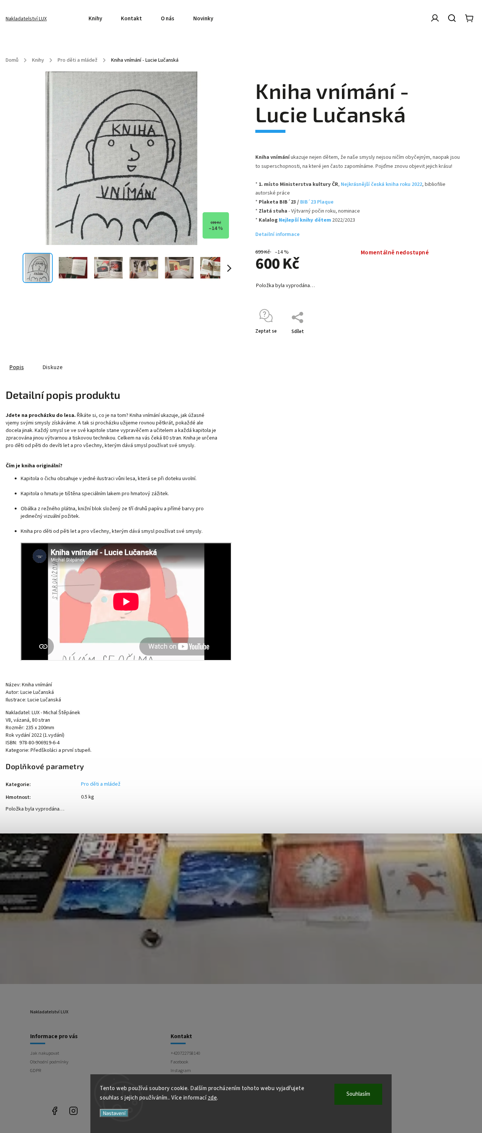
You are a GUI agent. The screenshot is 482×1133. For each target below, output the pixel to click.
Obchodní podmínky (49, 1061)
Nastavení (114, 1113)
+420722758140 (185, 1053)
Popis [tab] (16, 367)
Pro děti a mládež (100, 784)
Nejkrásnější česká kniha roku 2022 (381, 184)
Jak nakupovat (44, 1053)
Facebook (179, 1061)
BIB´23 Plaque (317, 202)
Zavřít (442, 341)
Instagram (181, 1070)
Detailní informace (277, 234)
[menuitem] (99, 19)
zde (212, 1098)
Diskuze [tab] (53, 367)
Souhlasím (358, 1094)
